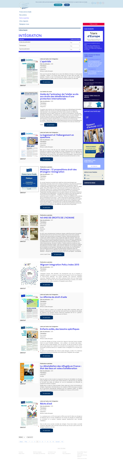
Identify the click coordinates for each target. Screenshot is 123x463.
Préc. (26, 441)
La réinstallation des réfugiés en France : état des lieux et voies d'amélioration (60, 367)
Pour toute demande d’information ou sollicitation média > (93, 83)
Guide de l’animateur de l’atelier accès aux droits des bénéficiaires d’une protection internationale (59, 96)
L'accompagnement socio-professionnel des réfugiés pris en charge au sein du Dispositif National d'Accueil (95, 64)
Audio (87, 178)
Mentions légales (37, 452)
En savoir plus (46, 82)
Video (87, 175)
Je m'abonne (94, 166)
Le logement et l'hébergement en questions (57, 136)
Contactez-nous (52, 452)
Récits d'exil (46, 403)
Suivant (58, 441)
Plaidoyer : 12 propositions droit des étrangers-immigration (58, 170)
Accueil (64, 452)
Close (66, 4)
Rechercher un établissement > (92, 99)
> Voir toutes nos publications (95, 75)
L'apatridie (45, 61)
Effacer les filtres (75, 39)
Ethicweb (43, 453)
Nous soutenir (51, 453)
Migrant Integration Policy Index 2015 (59, 264)
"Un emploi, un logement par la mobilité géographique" (95, 72)
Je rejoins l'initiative (90, 151)
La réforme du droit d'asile (53, 297)
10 (53, 441)
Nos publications (67, 453)
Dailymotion (21, 453)
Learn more (58, 4)
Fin (62, 441)
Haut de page (61, 448)
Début (21, 441)
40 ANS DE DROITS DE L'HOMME (57, 217)
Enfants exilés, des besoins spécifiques (59, 329)
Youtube (21, 452)
